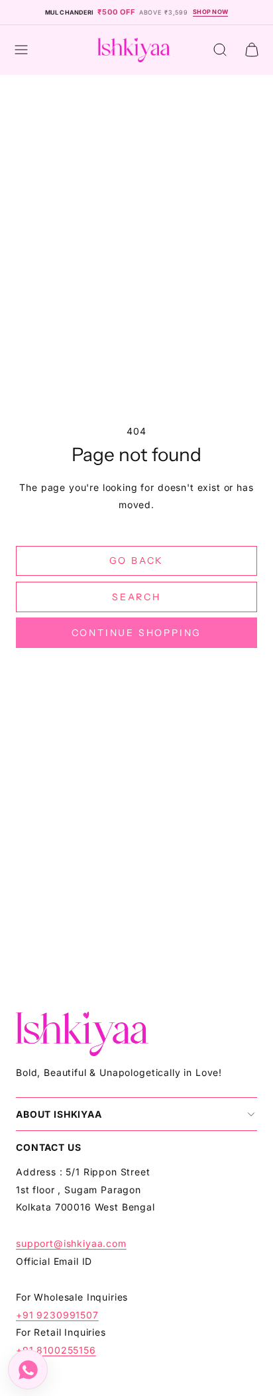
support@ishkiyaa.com (71, 1243)
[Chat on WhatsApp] (28, 1369)
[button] (21, 50)
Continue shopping (137, 633)
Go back (136, 560)
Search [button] (136, 597)
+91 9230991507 (57, 1314)
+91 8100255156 (56, 1350)
